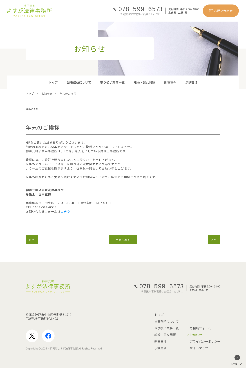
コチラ (65, 211)
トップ (53, 82)
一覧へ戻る (123, 239)
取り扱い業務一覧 (112, 82)
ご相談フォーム (200, 328)
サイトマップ (199, 348)
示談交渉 (191, 82)
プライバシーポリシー (205, 341)
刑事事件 (170, 82)
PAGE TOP (237, 363)
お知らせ (46, 93)
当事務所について (79, 82)
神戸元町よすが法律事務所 (63, 348)
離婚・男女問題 (144, 82)
